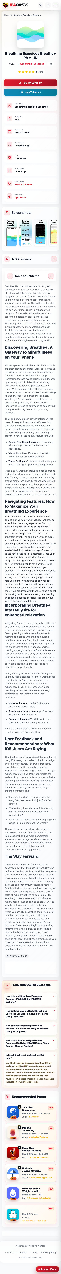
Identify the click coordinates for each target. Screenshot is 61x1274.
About (35, 1252)
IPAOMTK (40, 1246)
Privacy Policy (49, 1252)
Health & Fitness (24, 184)
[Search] (40, 5)
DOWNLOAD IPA (33, 82)
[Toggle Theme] (48, 5)
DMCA (10, 1252)
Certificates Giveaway (31, 1257)
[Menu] (55, 5)
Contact (22, 1252)
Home (7, 15)
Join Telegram (33, 92)
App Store (20, 197)
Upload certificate (47, 1269)
